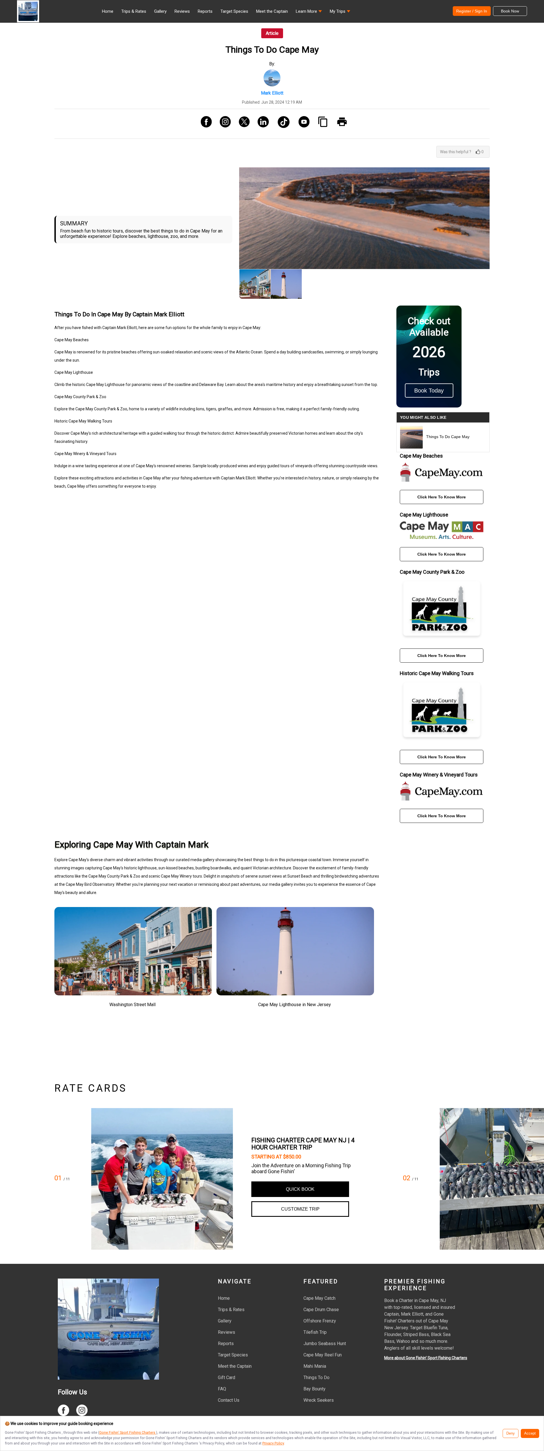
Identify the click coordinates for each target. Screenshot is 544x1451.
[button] (309, 13)
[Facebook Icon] (204, 123)
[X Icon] (242, 123)
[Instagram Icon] (223, 123)
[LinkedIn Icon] (261, 123)
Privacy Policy (273, 1443)
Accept (530, 1433)
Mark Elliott (272, 93)
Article (272, 33)
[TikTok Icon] (281, 123)
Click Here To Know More (441, 497)
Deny (510, 1433)
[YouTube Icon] (302, 123)
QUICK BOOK (300, 1189)
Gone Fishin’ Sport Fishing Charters (127, 1432)
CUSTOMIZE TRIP (300, 1209)
